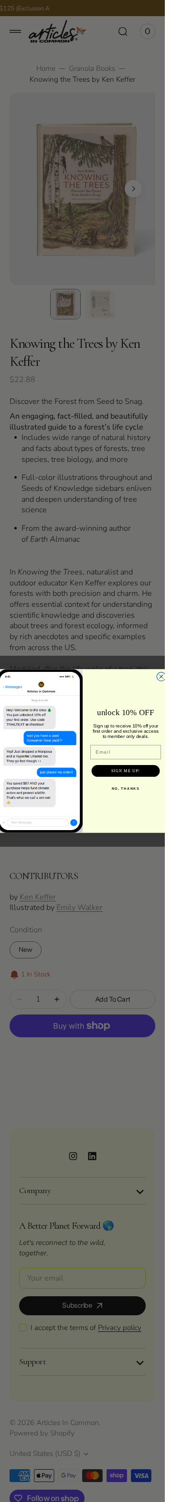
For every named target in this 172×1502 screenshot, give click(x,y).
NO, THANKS (125, 788)
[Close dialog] (161, 676)
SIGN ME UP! (125, 770)
